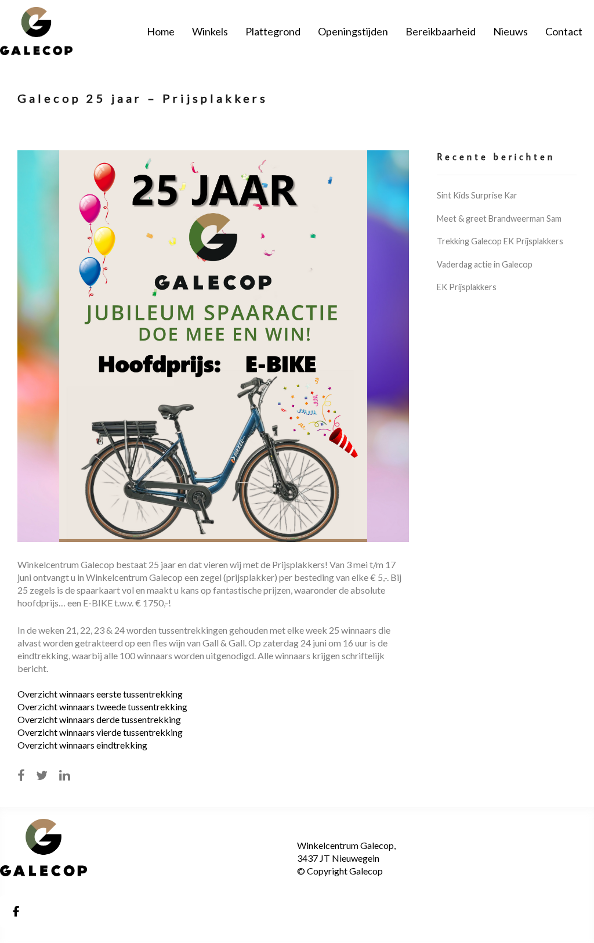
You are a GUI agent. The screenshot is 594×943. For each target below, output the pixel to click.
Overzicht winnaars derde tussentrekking (99, 719)
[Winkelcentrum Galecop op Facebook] (15, 911)
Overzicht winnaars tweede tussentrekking (102, 706)
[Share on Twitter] (42, 775)
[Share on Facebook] (20, 775)
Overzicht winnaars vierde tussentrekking (100, 732)
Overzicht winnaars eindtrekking (82, 744)
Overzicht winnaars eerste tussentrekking (100, 693)
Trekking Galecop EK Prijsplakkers (500, 241)
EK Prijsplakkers (467, 287)
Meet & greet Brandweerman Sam (499, 218)
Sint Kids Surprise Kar (477, 195)
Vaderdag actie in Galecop (485, 264)
